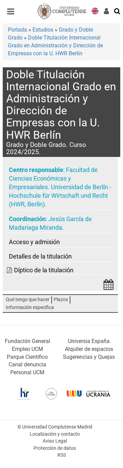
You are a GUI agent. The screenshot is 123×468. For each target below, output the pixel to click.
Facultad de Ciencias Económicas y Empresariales (53, 179)
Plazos (61, 300)
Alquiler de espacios (89, 349)
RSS (61, 455)
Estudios (42, 29)
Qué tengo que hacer (28, 300)
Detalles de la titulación (40, 256)
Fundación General (27, 341)
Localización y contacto (55, 434)
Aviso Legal (55, 441)
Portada (17, 29)
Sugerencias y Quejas (89, 357)
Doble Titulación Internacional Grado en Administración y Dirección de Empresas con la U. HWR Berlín (55, 45)
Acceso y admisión (34, 242)
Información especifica (30, 307)
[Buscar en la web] (117, 10)
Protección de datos (54, 448)
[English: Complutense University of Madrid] (95, 10)
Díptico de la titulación (43, 270)
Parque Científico (27, 357)
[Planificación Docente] (109, 286)
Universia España (89, 341)
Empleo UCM (27, 349)
